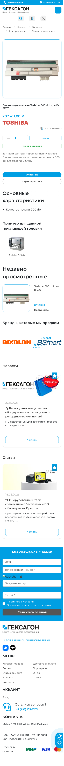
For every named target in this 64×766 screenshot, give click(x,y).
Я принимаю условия (30, 603)
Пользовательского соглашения (30, 605)
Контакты (8, 682)
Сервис (7, 668)
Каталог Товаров (13, 663)
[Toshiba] (15, 122)
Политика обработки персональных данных (26, 640)
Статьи (9, 458)
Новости (10, 366)
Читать (32, 440)
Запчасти (37, 27)
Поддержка (40, 668)
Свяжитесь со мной (32, 612)
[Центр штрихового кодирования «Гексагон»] (16, 10)
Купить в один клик (32, 146)
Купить (45, 138)
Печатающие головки (43, 31)
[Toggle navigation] (58, 10)
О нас (36, 672)
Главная (7, 27)
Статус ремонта (12, 672)
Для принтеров (17, 31)
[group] (17, 246)
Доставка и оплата (44, 663)
